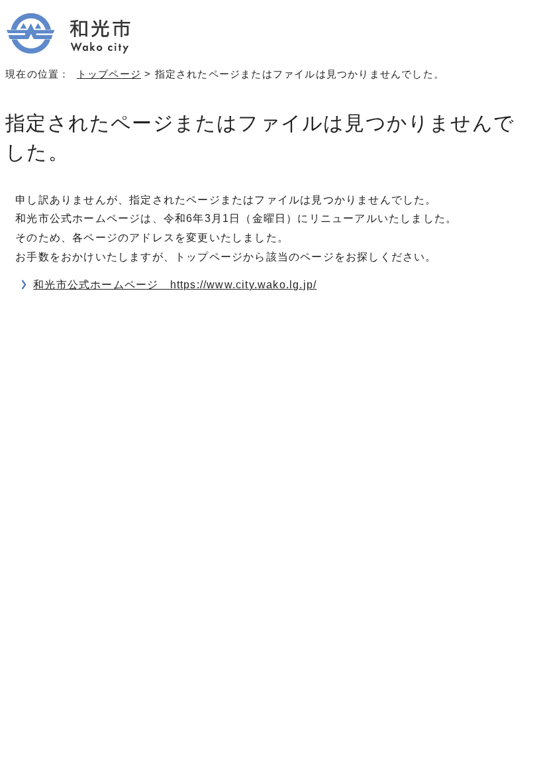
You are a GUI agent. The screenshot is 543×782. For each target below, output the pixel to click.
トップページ (109, 74)
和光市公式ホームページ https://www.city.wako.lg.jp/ (175, 284)
